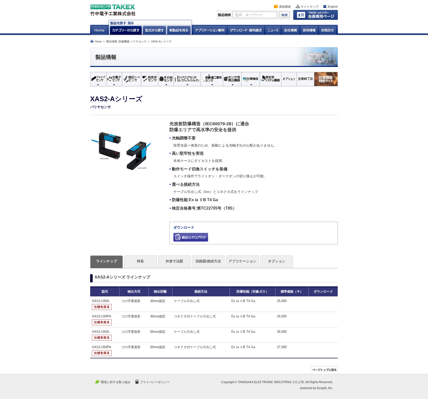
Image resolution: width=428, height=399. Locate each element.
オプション (276, 261)
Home (98, 41)
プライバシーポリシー (155, 382)
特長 (140, 261)
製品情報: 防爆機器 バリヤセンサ (126, 41)
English (333, 6)
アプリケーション (242, 261)
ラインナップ (106, 261)
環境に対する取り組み (116, 382)
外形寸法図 (174, 261)
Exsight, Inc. (325, 388)
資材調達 (285, 6)
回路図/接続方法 (208, 261)
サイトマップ (310, 6)
